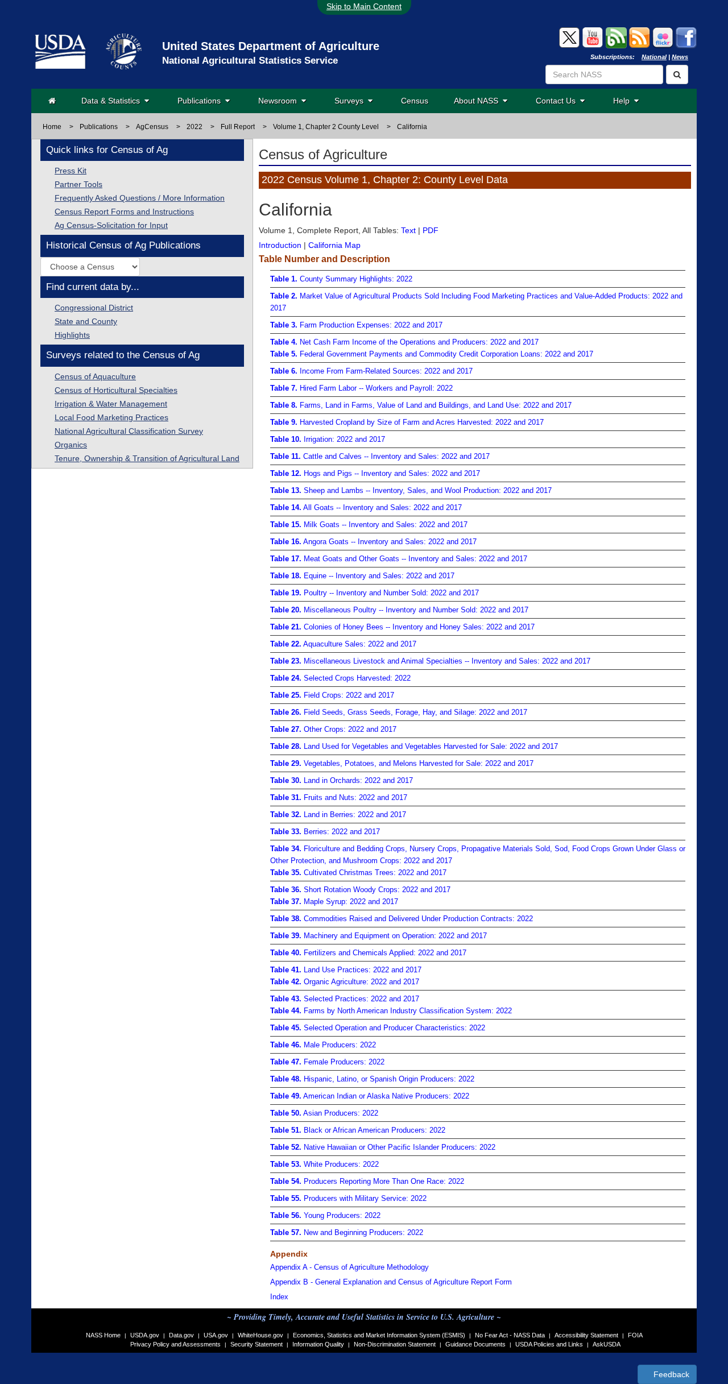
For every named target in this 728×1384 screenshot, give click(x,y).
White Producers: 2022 (324, 1164)
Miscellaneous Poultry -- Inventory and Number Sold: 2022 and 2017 (399, 610)
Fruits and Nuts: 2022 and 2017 (338, 797)
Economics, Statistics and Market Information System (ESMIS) (379, 1335)
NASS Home (103, 1335)
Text (408, 230)
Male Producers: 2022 (323, 1045)
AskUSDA (607, 1344)
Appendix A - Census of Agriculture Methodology (349, 1267)
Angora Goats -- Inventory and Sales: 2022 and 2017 (373, 541)
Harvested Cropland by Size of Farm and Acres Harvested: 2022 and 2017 (407, 422)
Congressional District (94, 307)
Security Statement (256, 1344)
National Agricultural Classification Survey (129, 431)
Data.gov (181, 1335)
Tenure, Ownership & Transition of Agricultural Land (147, 458)
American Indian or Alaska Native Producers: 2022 (369, 1096)
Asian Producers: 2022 (324, 1113)
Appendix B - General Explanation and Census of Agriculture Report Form (391, 1282)
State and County (86, 321)
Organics (71, 444)
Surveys (351, 100)
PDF (431, 230)
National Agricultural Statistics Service (250, 60)
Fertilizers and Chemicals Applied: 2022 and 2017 (368, 952)
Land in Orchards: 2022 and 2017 (341, 780)
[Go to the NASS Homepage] (52, 100)
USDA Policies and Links (549, 1344)
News (680, 56)
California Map (334, 245)
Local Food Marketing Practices (111, 417)
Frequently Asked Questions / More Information (140, 197)
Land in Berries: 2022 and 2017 (338, 814)
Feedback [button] (670, 1374)
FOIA (635, 1335)
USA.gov (216, 1335)
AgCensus (152, 127)
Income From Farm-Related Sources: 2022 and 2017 (371, 371)
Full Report (238, 127)
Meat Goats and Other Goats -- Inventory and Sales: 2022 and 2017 (398, 558)
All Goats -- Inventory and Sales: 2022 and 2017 (366, 507)
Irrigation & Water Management (111, 403)
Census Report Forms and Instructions (124, 211)
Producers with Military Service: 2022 (348, 1198)
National (654, 56)
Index (279, 1296)
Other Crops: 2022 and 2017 (333, 729)
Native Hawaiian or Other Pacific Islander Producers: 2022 (382, 1147)
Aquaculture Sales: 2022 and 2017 (343, 644)
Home (52, 127)
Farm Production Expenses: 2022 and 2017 (356, 325)
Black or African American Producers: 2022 (357, 1130)
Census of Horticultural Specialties (116, 390)
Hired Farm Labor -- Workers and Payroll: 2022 (361, 388)
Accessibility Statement (586, 1335)
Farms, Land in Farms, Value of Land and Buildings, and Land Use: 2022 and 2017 (421, 405)
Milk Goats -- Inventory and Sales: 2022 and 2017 (369, 524)
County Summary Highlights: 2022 (341, 279)
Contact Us (558, 100)
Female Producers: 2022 (327, 1062)
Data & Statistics (112, 100)
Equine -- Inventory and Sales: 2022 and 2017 (362, 575)
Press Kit (70, 170)
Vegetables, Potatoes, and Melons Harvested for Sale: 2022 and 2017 (401, 763)
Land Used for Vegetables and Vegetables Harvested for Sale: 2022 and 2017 (414, 746)
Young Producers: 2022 (325, 1215)
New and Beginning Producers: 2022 (346, 1232)
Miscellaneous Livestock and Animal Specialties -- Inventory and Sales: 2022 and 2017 (430, 661)
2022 (194, 127)
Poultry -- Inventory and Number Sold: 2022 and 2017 (374, 593)
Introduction (280, 245)
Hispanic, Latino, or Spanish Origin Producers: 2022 (372, 1079)
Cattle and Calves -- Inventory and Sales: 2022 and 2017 (380, 456)
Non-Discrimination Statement (395, 1344)
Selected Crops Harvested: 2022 (340, 678)
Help (623, 100)
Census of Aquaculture (95, 376)
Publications (201, 100)
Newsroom (279, 100)
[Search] (677, 74)
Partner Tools (78, 184)
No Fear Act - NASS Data (510, 1335)
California (412, 127)
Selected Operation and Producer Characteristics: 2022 (377, 1028)
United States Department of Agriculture (270, 46)
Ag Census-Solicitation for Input (111, 225)
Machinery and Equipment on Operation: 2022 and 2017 (378, 935)
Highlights (72, 334)
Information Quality (318, 1344)
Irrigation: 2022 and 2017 (327, 439)
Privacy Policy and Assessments (175, 1344)
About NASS (478, 100)
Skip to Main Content (364, 6)
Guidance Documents (475, 1344)
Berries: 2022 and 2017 (325, 831)
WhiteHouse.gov (260, 1335)
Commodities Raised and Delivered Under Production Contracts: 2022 (401, 918)
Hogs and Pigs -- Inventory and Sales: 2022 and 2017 (375, 473)
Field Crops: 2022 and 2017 (332, 695)
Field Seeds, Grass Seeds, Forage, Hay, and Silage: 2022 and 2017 (398, 712)
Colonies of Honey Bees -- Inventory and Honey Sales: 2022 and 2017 (402, 627)
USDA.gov (144, 1335)
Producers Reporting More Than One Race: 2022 (367, 1181)
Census (414, 100)
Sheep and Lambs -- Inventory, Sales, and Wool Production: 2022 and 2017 (411, 490)
